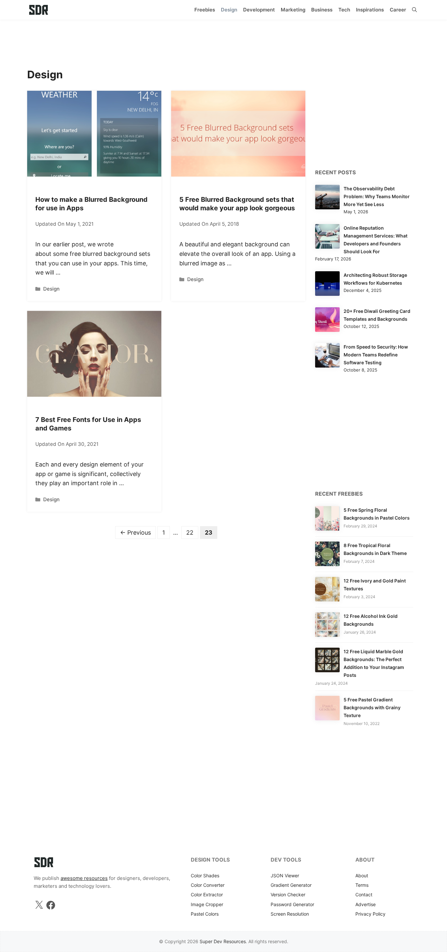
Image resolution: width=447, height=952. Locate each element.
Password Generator (292, 904)
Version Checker (288, 894)
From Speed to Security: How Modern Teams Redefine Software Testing (376, 354)
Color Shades (205, 875)
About (361, 875)
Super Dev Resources (223, 941)
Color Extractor (207, 894)
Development (259, 10)
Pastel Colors (205, 914)
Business (321, 10)
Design (229, 10)
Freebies (204, 10)
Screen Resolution (290, 914)
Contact (363, 894)
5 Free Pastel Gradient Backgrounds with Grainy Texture (372, 707)
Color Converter (207, 885)
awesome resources (84, 878)
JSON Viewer (285, 875)
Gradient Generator (291, 885)
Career (398, 10)
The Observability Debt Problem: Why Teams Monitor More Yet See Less (377, 196)
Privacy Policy (370, 914)
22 (192, 532)
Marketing (293, 10)
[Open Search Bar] (414, 10)
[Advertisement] (223, 41)
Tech (344, 10)
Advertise (365, 904)
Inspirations (370, 10)
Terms (361, 885)
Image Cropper (207, 904)
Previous (135, 532)
